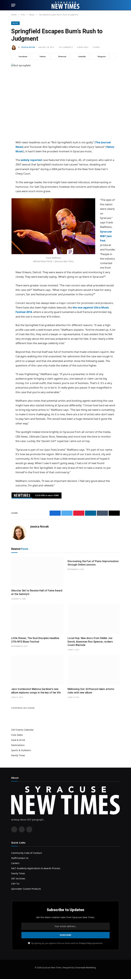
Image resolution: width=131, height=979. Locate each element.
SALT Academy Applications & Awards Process (35, 868)
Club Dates (17, 734)
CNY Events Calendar (22, 729)
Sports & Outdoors (21, 750)
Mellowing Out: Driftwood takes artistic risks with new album (91, 691)
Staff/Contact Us (19, 858)
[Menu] (13, 5)
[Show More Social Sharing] (112, 56)
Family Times (18, 755)
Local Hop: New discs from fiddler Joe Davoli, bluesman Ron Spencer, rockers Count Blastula (90, 642)
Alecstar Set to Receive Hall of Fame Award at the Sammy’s (36, 592)
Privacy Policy (85, 943)
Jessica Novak (28, 47)
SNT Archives (18, 878)
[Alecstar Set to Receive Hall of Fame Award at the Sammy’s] (37, 571)
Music (15, 23)
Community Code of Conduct (26, 852)
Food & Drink (18, 739)
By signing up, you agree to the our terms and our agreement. (67, 943)
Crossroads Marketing (85, 967)
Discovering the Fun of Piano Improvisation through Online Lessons (93, 563)
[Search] (118, 5)
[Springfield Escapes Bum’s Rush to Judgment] (65, 99)
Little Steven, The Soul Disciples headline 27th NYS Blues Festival (35, 640)
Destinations (18, 745)
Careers (15, 863)
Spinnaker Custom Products (26, 888)
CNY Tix (15, 883)
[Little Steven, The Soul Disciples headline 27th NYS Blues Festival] (37, 619)
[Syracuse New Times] (65, 5)
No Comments (66, 47)
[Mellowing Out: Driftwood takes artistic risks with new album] (94, 670)
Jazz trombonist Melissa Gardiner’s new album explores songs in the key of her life (36, 691)
